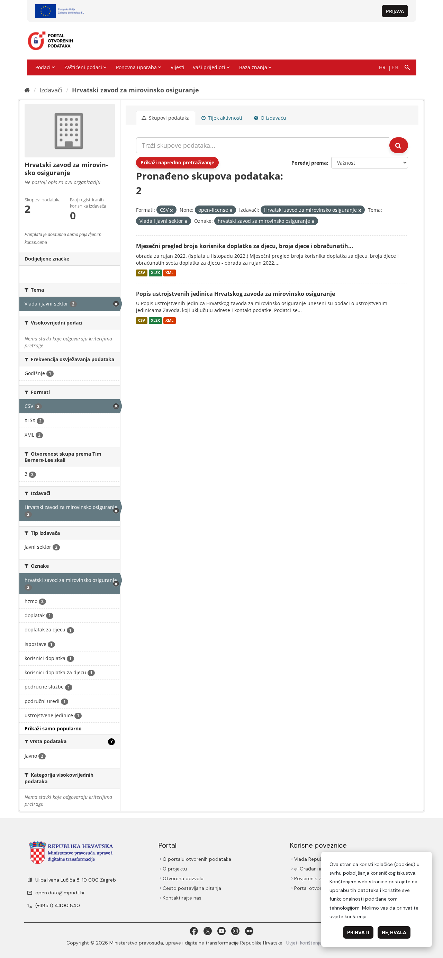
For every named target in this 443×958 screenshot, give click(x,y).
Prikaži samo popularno (53, 728)
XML (169, 273)
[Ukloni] (171, 210)
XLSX (155, 273)
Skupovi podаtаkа (168, 118)
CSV (141, 273)
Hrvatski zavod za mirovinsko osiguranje (135, 90)
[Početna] (27, 90)
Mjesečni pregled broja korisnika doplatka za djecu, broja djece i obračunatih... (244, 246)
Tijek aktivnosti (224, 118)
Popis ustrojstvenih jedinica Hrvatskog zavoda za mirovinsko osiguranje (235, 294)
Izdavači (51, 90)
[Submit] (398, 145)
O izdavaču (272, 118)
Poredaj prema (309, 162)
